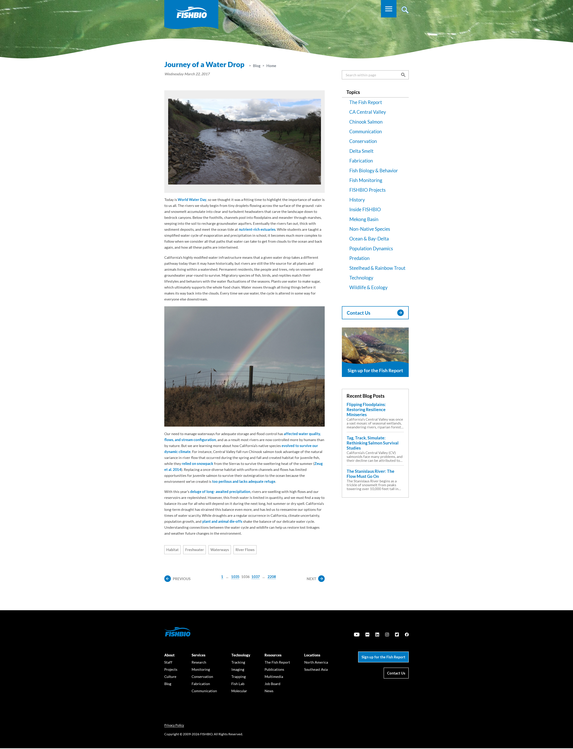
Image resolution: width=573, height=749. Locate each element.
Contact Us (358, 313)
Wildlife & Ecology (368, 287)
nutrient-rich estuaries (257, 229)
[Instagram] (387, 635)
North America (316, 662)
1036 (245, 576)
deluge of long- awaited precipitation (220, 491)
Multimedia (274, 676)
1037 (255, 576)
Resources (273, 655)
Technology (361, 278)
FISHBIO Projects (367, 190)
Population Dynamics (371, 248)
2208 (272, 576)
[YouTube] (356, 635)
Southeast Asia (316, 669)
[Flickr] (367, 635)
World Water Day (192, 199)
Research (199, 662)
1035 (235, 576)
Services (198, 655)
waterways (219, 549)
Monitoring (201, 669)
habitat (172, 549)
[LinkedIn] (377, 635)
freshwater (194, 549)
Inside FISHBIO (365, 209)
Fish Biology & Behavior (373, 170)
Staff (168, 662)
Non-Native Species (369, 229)
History (357, 200)
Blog (257, 65)
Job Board (272, 683)
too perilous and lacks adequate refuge (243, 481)
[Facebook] (407, 635)
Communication (365, 131)
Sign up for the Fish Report (383, 657)
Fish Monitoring (365, 180)
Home (271, 65)
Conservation (363, 141)
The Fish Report (365, 102)
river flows (245, 549)
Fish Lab (237, 683)
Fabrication (361, 161)
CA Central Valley (367, 112)
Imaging (237, 669)
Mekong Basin (363, 219)
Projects (170, 669)
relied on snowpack (197, 463)
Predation (359, 258)
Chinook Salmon (366, 122)
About (169, 655)
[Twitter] (397, 635)
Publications (274, 669)
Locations (312, 655)
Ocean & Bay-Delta (369, 238)
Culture (170, 676)
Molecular (239, 691)
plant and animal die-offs (222, 521)
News (269, 691)
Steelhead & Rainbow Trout (377, 268)
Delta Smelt (361, 151)
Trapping (238, 676)
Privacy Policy (174, 725)
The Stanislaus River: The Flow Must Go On (370, 474)
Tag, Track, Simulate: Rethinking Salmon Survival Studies (373, 442)
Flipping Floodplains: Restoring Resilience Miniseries (366, 409)
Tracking (238, 662)
